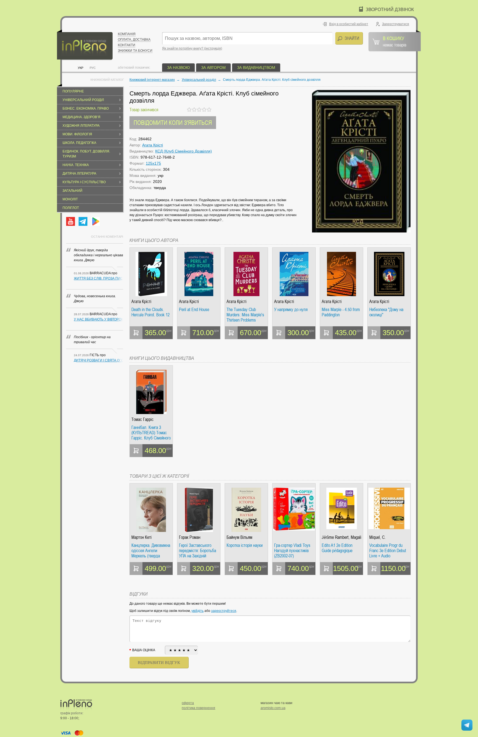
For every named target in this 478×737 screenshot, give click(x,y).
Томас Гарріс (142, 419)
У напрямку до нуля (291, 309)
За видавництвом (256, 67)
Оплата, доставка (134, 40)
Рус (93, 67)
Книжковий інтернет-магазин (152, 80)
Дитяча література (79, 173)
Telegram (83, 221)
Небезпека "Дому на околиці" (386, 312)
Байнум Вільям (239, 537)
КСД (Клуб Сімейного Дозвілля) (183, 151)
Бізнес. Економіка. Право (86, 108)
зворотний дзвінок (390, 9)
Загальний (72, 191)
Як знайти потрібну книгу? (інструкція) (192, 48)
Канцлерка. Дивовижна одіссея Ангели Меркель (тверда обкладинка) (150, 550)
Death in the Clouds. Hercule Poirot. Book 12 (150, 312)
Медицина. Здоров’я (81, 117)
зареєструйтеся (223, 611)
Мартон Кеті (141, 537)
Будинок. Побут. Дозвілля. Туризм (86, 153)
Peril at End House (194, 309)
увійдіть (197, 611)
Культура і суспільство (84, 182)
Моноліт (70, 199)
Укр (80, 67)
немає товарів (394, 41)
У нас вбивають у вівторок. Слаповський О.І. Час (98, 319)
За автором (213, 67)
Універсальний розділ (83, 100)
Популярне (73, 91)
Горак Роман (189, 537)
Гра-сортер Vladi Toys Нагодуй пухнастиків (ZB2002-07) (292, 550)
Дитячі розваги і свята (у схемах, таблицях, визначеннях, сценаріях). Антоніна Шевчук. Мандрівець (98, 360)
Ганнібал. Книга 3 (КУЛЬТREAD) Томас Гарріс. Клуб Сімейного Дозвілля (151, 433)
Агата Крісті (152, 145)
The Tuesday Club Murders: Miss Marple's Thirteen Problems (245, 315)
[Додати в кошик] (136, 332)
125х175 (153, 163)
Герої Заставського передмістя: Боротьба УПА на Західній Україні (197, 550)
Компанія (127, 34)
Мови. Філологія (77, 134)
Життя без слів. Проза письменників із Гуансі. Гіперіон (98, 278)
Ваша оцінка (143, 650)
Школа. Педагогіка (79, 143)
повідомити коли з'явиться (173, 122)
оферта (188, 703)
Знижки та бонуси (135, 51)
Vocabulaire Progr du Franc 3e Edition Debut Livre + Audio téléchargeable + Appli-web (387, 550)
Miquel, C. (377, 537)
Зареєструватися (395, 24)
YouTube (70, 221)
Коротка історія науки (245, 545)
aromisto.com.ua (273, 708)
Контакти (126, 45)
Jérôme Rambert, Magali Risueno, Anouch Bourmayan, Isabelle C (341, 537)
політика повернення (198, 708)
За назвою (178, 67)
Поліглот (71, 208)
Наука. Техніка (76, 165)
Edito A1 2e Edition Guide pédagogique (337, 548)
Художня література (81, 126)
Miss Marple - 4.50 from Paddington (341, 312)
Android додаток (95, 221)
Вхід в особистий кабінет (348, 24)
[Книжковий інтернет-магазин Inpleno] (85, 45)
